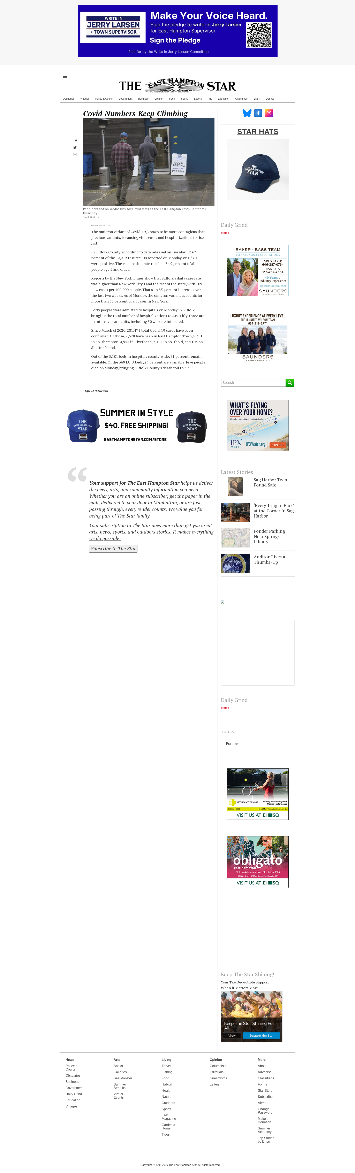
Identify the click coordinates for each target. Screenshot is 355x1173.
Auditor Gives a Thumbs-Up (269, 559)
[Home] (177, 85)
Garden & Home (169, 1126)
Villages (84, 98)
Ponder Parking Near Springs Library (269, 536)
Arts (210, 98)
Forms (262, 1084)
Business (143, 98)
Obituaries (68, 98)
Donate (270, 98)
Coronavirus (99, 390)
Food (172, 98)
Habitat (167, 1084)
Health (166, 1090)
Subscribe (265, 1096)
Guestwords (218, 1078)
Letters (198, 98)
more (224, 233)
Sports (184, 98)
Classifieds (241, 98)
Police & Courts (104, 98)
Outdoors (168, 1103)
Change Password (265, 1110)
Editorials (217, 1072)
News (70, 1059)
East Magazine (169, 1116)
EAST (257, 98)
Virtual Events (119, 1095)
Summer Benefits (120, 1086)
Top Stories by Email (266, 1139)
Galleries (120, 1072)
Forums (232, 743)
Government (125, 98)
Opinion (158, 98)
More (262, 1059)
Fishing (167, 1072)
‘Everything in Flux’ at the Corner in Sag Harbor (274, 510)
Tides (166, 1134)
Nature (167, 1096)
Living (166, 1059)
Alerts (262, 1103)
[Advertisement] (258, 932)
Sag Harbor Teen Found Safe (270, 482)
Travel (166, 1066)
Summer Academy (265, 1130)
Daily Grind (74, 1094)
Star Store (265, 1090)
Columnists (218, 1066)
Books (118, 1066)
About (262, 1066)
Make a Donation (264, 1120)
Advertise (265, 1072)
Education (223, 98)
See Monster (123, 1078)
